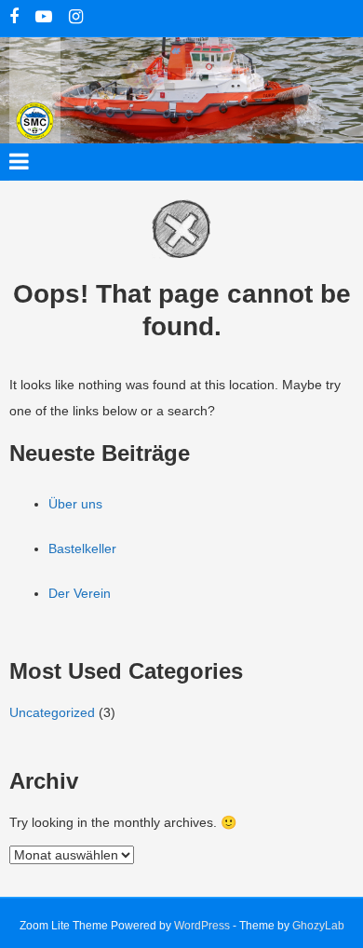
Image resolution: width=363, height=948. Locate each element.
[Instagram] (76, 18)
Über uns (75, 503)
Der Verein (79, 593)
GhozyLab (318, 925)
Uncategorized (52, 712)
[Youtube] (43, 18)
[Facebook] (14, 18)
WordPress (202, 925)
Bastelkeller (82, 548)
